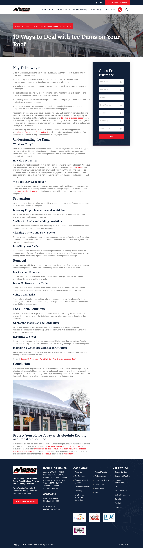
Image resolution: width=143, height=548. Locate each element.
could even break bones (27, 191)
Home (17, 26)
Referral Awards (101, 472)
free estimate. (69, 454)
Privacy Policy (100, 484)
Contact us (46, 454)
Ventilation (118, 503)
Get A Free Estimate (117, 2)
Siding (117, 487)
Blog (27, 26)
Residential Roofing (122, 472)
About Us (46, 9)
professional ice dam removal (46, 449)
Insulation (118, 507)
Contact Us (110, 9)
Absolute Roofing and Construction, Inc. (33, 132)
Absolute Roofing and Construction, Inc (64, 446)
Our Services (61, 9)
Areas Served (100, 488)
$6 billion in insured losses (72, 118)
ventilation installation (68, 449)
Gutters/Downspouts (122, 495)
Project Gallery (80, 9)
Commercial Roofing (122, 476)
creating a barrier (76, 167)
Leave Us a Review (102, 480)
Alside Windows (121, 491)
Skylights (118, 499)
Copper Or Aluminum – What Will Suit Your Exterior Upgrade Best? (48, 359)
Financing (96, 9)
